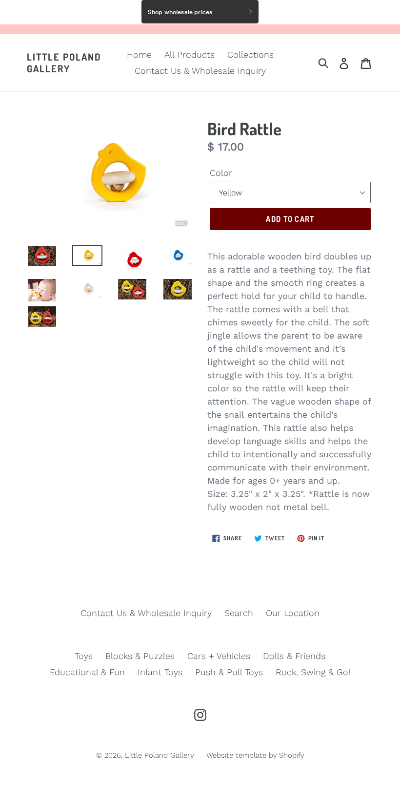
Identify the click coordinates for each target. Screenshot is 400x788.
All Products (189, 54)
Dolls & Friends (294, 656)
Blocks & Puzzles (140, 656)
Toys (84, 656)
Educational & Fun (87, 672)
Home (139, 54)
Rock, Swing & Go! (313, 672)
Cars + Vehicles (218, 656)
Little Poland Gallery (64, 62)
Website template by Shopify (255, 755)
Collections (250, 54)
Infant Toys (160, 672)
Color (221, 173)
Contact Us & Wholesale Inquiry (200, 70)
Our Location (293, 613)
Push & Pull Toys (229, 672)
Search (238, 613)
